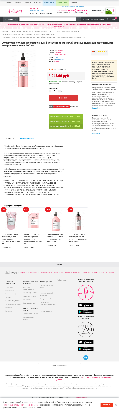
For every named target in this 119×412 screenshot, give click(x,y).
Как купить (8, 308)
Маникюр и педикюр (29, 296)
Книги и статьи (44, 308)
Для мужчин (27, 299)
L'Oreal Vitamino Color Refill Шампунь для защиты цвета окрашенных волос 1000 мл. (11, 239)
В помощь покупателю (12, 301)
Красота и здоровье (29, 303)
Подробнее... (74, 106)
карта (102, 12)
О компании (9, 287)
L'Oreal (56, 57)
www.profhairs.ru (81, 398)
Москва (34, 9)
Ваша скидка (9, 290)
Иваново (33, 10)
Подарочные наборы (46, 299)
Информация (70, 6)
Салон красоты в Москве (30, 314)
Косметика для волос (29, 293)
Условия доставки (46, 13)
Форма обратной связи (13, 304)
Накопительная (98, 10)
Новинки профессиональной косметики (46, 293)
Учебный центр (62, 280)
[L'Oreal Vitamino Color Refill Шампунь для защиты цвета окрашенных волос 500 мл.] (33, 221)
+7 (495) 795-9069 (77, 10)
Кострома (40, 10)
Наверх (59, 264)
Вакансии (8, 311)
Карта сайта (80, 6)
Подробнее (96, 108)
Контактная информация (13, 294)
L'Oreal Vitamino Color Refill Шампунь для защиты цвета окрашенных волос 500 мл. (33, 239)
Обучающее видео (46, 311)
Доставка (8, 297)
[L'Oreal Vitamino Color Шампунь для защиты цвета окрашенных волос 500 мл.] (55, 221)
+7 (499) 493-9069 (76, 13)
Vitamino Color (59, 59)
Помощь (63, 6)
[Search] (78, 19)
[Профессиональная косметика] (15, 11)
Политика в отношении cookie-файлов (20, 405)
